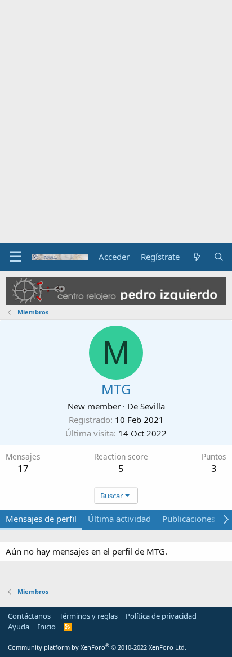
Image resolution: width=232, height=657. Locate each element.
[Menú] (15, 257)
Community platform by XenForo (97, 647)
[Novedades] (196, 256)
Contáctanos (29, 616)
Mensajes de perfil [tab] (41, 518)
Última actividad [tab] (119, 518)
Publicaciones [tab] (188, 518)
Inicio (47, 627)
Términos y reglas (88, 616)
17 (23, 468)
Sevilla (152, 406)
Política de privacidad (161, 616)
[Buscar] (219, 256)
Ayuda (18, 627)
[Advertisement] (116, 121)
